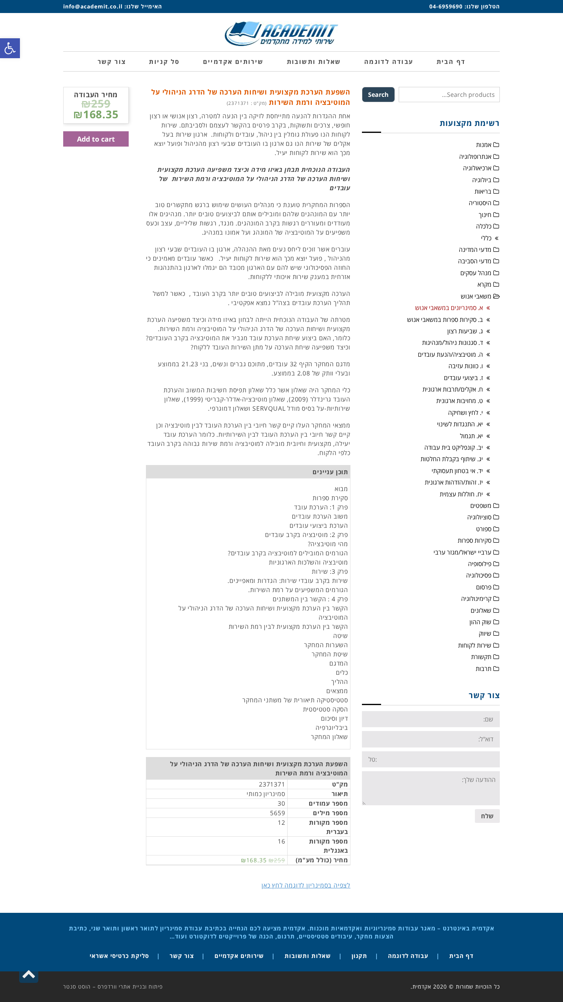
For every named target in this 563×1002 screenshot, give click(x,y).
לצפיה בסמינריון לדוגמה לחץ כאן (306, 885)
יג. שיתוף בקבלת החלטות (452, 459)
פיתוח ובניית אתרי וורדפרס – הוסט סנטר (113, 986)
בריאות (483, 191)
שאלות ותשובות (308, 956)
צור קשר (182, 956)
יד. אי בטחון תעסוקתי (457, 471)
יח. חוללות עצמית (461, 494)
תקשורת (481, 657)
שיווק (485, 633)
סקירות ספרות (474, 540)
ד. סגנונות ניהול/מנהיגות (452, 342)
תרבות (483, 668)
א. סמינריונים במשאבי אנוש (449, 308)
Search (378, 94)
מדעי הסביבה (474, 261)
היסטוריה (480, 203)
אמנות (483, 144)
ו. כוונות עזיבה (465, 366)
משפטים (480, 505)
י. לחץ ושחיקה (465, 412)
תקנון (359, 956)
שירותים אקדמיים (239, 956)
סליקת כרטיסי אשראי (119, 956)
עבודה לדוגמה (408, 956)
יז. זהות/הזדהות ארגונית (454, 482)
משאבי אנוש (476, 296)
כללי (486, 238)
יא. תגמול (471, 436)
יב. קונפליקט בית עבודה (453, 447)
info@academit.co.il (93, 6)
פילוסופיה (479, 564)
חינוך (485, 215)
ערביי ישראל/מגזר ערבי (462, 552)
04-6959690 (446, 6)
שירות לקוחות (474, 645)
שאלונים (481, 610)
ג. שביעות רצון (465, 331)
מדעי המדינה (475, 249)
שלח (487, 816)
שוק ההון (480, 622)
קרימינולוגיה (476, 598)
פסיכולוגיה (478, 575)
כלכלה (483, 226)
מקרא (484, 284)
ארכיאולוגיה (477, 168)
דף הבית (461, 956)
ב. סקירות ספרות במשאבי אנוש (445, 319)
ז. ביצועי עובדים (463, 378)
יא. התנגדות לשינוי (460, 424)
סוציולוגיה (479, 517)
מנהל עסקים (475, 273)
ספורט (483, 529)
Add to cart (96, 139)
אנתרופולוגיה (475, 156)
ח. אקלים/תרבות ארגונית (452, 389)
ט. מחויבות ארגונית (459, 401)
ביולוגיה (481, 180)
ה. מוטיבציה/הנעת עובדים (450, 354)
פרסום (483, 587)
